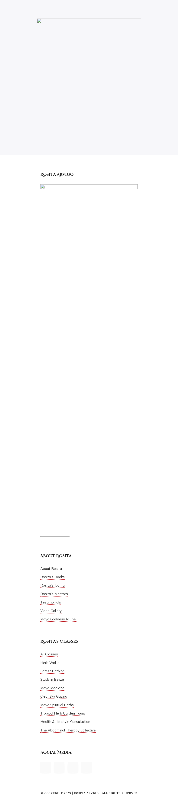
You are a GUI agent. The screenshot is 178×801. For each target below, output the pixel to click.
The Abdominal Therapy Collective (68, 730)
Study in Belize (52, 679)
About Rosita (51, 568)
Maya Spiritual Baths (57, 705)
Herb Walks (49, 663)
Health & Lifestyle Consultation (65, 721)
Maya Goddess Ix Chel (58, 619)
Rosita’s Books (52, 577)
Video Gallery (51, 611)
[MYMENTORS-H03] (89, 70)
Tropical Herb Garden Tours (62, 713)
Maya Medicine (52, 688)
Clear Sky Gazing (53, 696)
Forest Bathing (52, 671)
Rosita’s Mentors (54, 594)
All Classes (49, 654)
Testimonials (50, 602)
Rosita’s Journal (52, 585)
